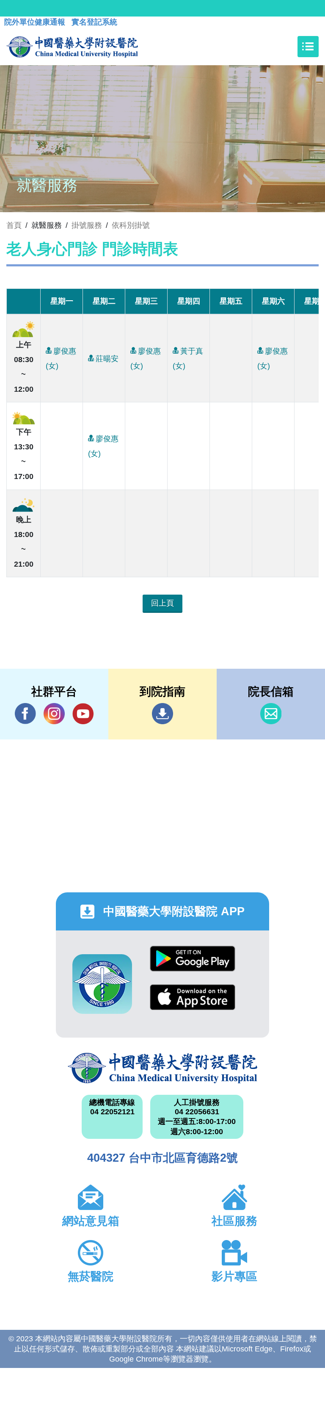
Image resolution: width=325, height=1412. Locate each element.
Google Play (192, 965)
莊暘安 (107, 358)
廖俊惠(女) (61, 358)
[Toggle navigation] (308, 46)
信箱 (270, 713)
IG (54, 713)
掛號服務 (87, 225)
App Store (192, 1003)
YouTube (83, 713)
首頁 (14, 225)
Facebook (25, 713)
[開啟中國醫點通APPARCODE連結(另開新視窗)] (102, 984)
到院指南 (162, 713)
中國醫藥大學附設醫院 (162, 1068)
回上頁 (162, 603)
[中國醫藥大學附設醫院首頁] (72, 47)
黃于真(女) (188, 358)
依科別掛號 (131, 225)
